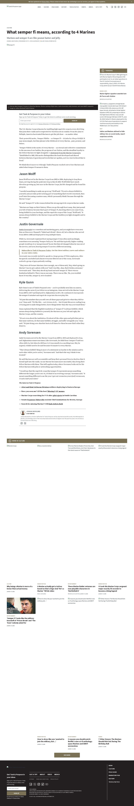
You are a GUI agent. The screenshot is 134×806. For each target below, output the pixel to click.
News (39, 7)
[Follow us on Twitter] (115, 7)
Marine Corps (103, 91)
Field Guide (55, 7)
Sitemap (31, 779)
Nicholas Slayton (105, 99)
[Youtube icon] (46, 784)
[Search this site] (107, 7)
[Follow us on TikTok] (122, 7)
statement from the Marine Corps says (65, 153)
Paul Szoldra (41, 594)
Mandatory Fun (41, 584)
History (64, 7)
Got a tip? (99, 7)
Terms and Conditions (42, 779)
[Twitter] (25, 423)
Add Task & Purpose (48, 41)
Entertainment (72, 584)
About (42, 774)
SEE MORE (67, 755)
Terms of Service (43, 124)
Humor (100, 736)
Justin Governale (25, 229)
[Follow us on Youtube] (125, 7)
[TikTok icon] (42, 784)
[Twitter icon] (34, 784)
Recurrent (35, 794)
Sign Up (74, 121)
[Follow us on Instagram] (119, 7)
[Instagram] (22, 423)
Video (49, 774)
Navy (101, 128)
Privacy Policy (46, 2)
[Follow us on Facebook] (112, 7)
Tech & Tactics (74, 7)
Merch (91, 7)
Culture (46, 7)
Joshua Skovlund (12, 41)
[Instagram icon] (38, 784)
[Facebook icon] (30, 784)
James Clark (11, 591)
